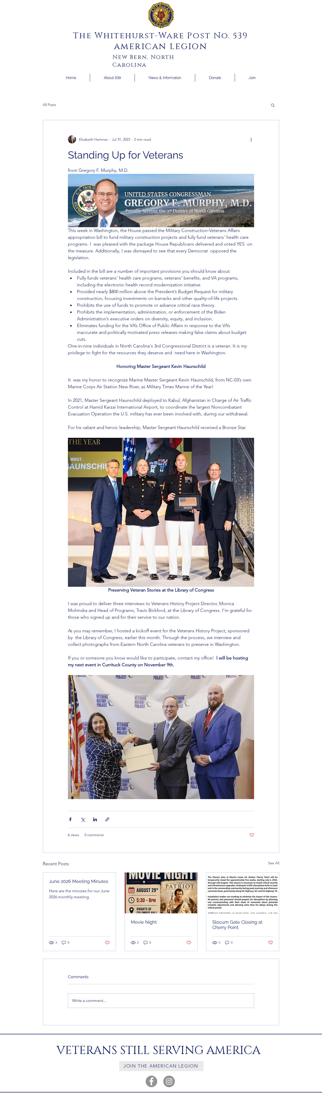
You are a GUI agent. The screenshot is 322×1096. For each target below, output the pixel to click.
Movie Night (144, 922)
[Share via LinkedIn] (95, 819)
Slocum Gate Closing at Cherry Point (237, 924)
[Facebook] (151, 1081)
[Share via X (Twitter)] (82, 819)
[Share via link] (107, 819)
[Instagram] (169, 1081)
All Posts (49, 104)
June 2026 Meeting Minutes (78, 881)
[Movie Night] (161, 893)
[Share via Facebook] (70, 819)
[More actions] (251, 139)
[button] (112, 78)
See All (273, 863)
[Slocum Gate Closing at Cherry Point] (242, 893)
